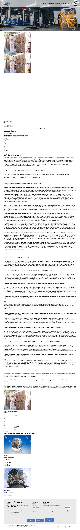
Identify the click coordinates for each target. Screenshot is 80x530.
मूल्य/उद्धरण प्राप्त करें (8, 133)
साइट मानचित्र (35, 514)
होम (4, 122)
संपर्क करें (67, 3)
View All (45, 514)
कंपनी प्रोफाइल (50, 3)
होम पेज (44, 3)
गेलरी (62, 3)
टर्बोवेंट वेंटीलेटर (47, 509)
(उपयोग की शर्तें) (32, 525)
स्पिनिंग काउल (7, 455)
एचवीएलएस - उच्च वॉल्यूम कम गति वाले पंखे (52, 506)
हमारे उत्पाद (57, 3)
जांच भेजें (7, 120)
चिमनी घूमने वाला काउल (9, 125)
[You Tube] (67, 511)
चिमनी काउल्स (7, 490)
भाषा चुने (70, 526)
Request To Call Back (8, 121)
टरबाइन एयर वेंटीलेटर (48, 511)
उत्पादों (5, 124)
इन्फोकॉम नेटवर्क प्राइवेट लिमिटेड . (17, 526)
